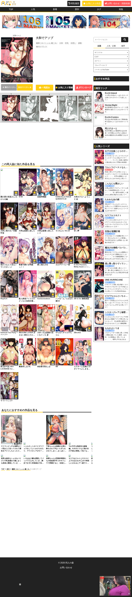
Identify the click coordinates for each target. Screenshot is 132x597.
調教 (80, 43)
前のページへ (10, 87)
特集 (121, 9)
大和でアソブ (36, 469)
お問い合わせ (66, 567)
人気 (33, 9)
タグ (99, 9)
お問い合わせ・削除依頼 (118, 3)
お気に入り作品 (93, 3)
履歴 (123, 46)
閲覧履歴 (75, 3)
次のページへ (23, 87)
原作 (77, 9)
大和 (61, 43)
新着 (55, 9)
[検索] (124, 39)
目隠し (73, 43)
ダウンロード (85, 87)
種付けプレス (41, 47)
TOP (11, 9)
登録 (34, 194)
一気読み (46, 87)
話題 (99, 46)
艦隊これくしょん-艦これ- (46, 43)
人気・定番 (111, 46)
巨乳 (67, 43)
